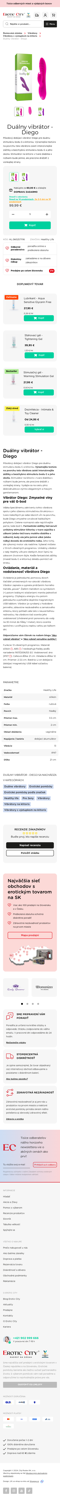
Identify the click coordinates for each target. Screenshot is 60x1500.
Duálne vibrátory (14, 786)
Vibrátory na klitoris (17, 804)
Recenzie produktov (14, 1213)
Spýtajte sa (9, 1230)
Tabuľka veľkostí (11, 1224)
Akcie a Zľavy (10, 1202)
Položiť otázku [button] (30, 853)
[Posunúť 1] (22, 1004)
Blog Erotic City (11, 1299)
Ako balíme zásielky (13, 1253)
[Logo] (16, 15)
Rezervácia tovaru (12, 1265)
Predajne (7, 1310)
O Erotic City (10, 1321)
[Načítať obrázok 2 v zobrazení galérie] (30, 111)
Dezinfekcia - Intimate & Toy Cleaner (39, 411)
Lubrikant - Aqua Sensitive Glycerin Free (37, 300)
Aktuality (8, 1305)
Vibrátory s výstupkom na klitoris (20, 36)
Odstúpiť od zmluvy (30, 1385)
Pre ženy (28, 798)
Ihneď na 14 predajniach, (30, 200)
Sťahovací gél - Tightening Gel (34, 337)
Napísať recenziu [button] (30, 845)
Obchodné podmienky (15, 1276)
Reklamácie (9, 1281)
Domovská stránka (12, 33)
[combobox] (22, 24)
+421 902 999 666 (26, 1338)
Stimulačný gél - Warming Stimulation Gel (39, 374)
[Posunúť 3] (33, 1004)
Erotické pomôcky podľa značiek (24, 792)
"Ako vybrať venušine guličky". (40, 639)
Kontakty (8, 1316)
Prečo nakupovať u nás (15, 1248)
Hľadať (6, 1197)
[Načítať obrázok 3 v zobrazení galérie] (41, 111)
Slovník (7, 1219)
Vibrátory (32, 33)
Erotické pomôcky (40, 786)
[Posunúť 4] (38, 1004)
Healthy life (11, 798)
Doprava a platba (12, 1259)
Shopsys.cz (34, 1481)
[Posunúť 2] (27, 1004)
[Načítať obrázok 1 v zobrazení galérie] (19, 111)
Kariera (7, 1327)
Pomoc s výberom (12, 1208)
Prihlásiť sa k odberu (45, 1165)
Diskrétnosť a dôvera (14, 1270)
